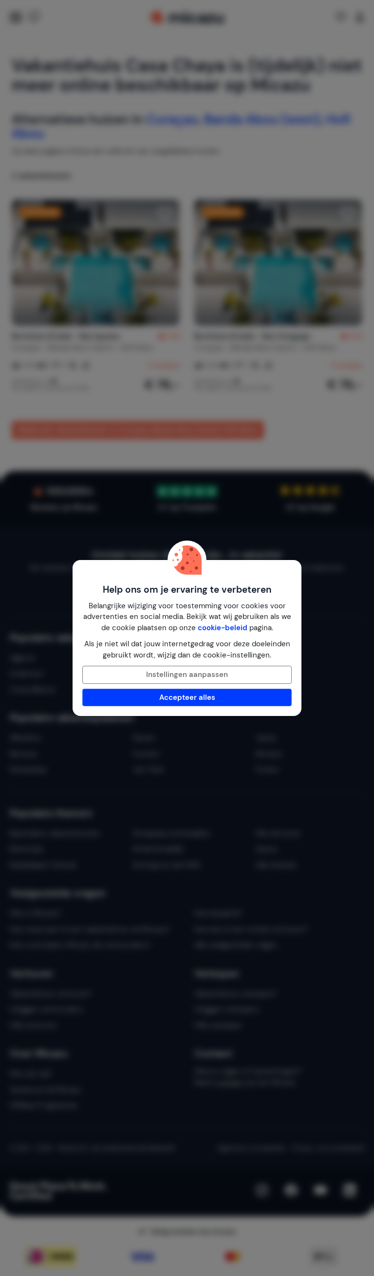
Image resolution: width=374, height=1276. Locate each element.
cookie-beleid (222, 628)
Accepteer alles (187, 697)
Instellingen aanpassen (187, 674)
